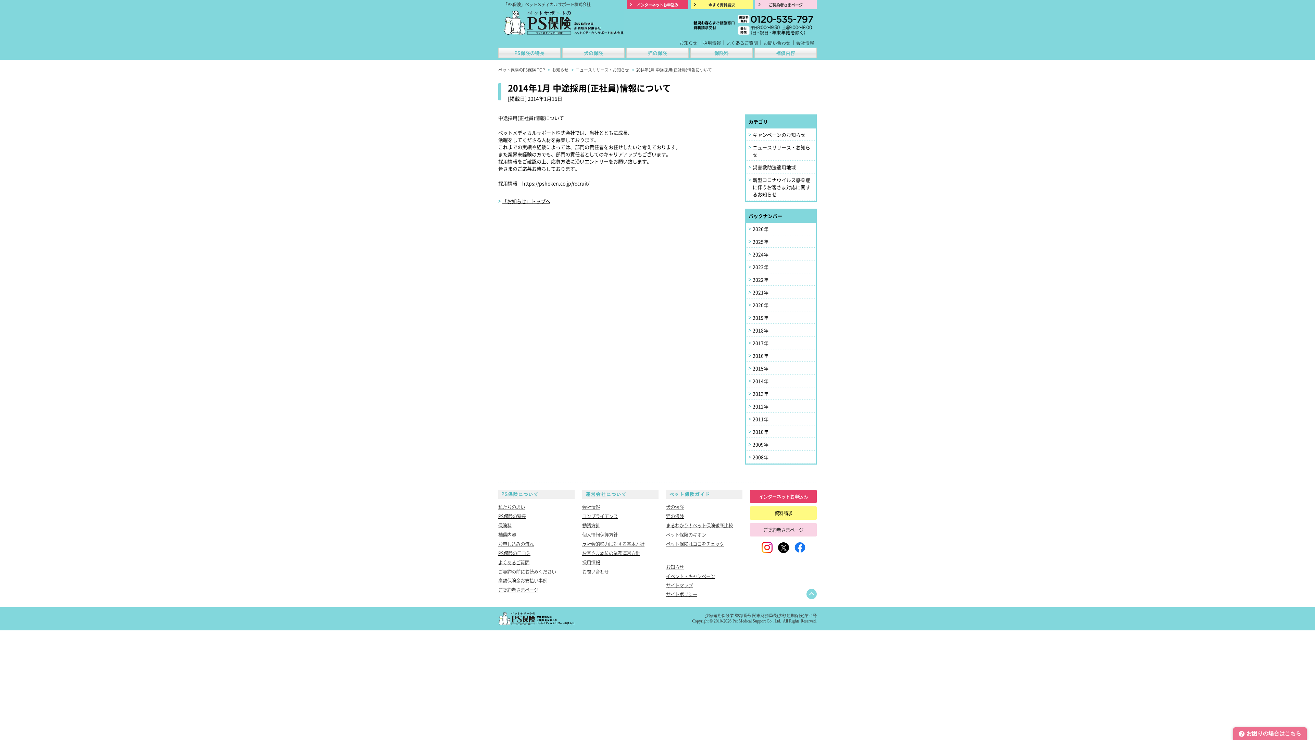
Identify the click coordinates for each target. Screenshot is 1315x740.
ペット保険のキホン (686, 534)
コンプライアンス (600, 516)
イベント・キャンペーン (690, 575)
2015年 (760, 368)
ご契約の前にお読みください (527, 571)
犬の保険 (593, 52)
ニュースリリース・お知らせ (781, 151)
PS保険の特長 (529, 52)
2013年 (760, 393)
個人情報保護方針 (600, 534)
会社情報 (805, 42)
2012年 (760, 406)
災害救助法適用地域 (774, 167)
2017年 (760, 343)
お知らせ (688, 42)
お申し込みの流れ (516, 543)
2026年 (760, 228)
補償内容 (785, 52)
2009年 (760, 444)
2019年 (760, 317)
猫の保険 (657, 52)
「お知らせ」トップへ (526, 201)
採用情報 (712, 42)
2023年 (760, 266)
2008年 (760, 457)
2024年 (760, 254)
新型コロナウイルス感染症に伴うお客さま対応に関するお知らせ (781, 187)
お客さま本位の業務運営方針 (611, 553)
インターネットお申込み (783, 496)
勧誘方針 (591, 525)
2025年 (760, 241)
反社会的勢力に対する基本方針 (613, 543)
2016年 (760, 355)
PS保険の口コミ (514, 553)
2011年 (760, 419)
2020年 (760, 304)
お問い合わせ (777, 42)
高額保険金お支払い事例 (522, 580)
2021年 (760, 292)
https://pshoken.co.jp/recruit (555, 183)
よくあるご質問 (742, 42)
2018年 (760, 330)
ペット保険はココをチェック (695, 543)
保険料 (721, 52)
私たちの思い (511, 506)
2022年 (760, 279)
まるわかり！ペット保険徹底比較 (699, 525)
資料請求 (783, 512)
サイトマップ (679, 585)
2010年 (760, 431)
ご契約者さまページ (518, 589)
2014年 (760, 381)
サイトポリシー (681, 594)
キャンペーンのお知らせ (779, 134)
